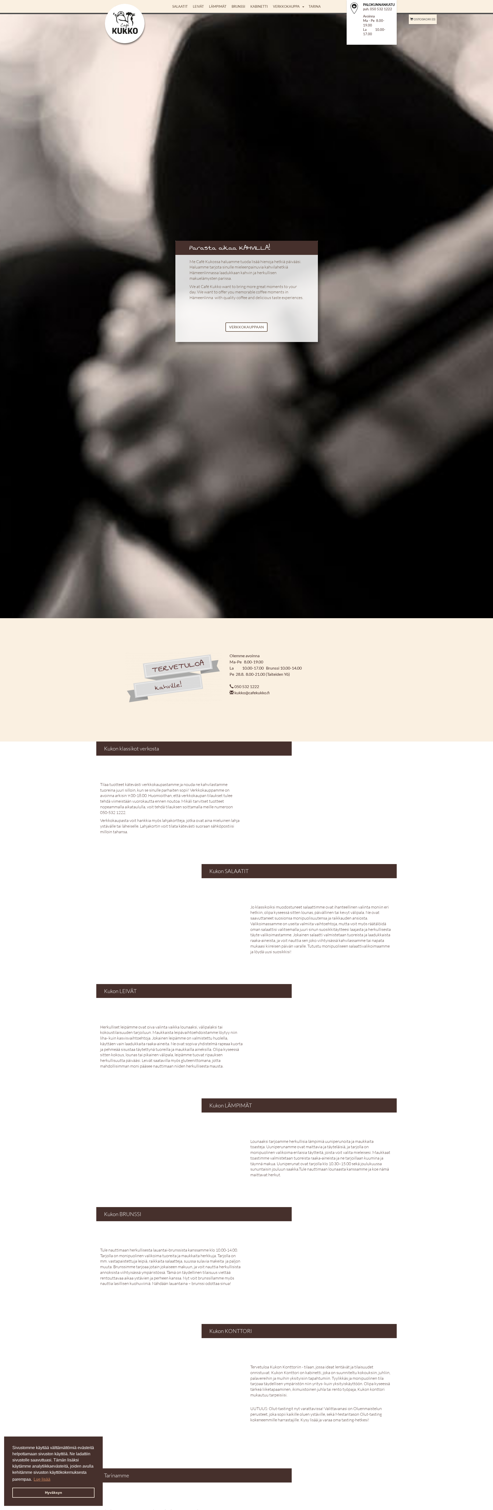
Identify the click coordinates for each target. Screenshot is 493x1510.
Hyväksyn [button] (53, 1492)
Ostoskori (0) (424, 19)
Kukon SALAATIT (229, 871)
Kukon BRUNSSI (123, 1214)
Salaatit (180, 6)
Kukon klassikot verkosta (131, 748)
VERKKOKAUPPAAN (246, 327)
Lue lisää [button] (42, 1479)
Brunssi (238, 6)
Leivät (198, 6)
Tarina (315, 6)
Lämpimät (217, 6)
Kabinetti (259, 6)
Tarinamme (116, 1475)
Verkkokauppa (286, 6)
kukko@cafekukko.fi (252, 692)
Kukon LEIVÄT (120, 991)
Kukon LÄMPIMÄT (230, 1105)
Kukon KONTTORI (230, 1331)
